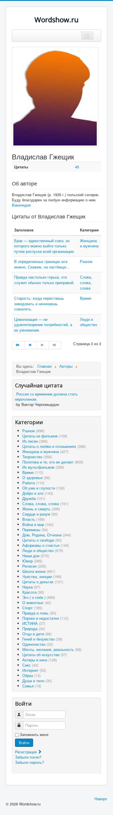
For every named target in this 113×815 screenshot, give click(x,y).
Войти (24, 742)
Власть (33, 519)
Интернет (34, 670)
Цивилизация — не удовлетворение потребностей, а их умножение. (43, 325)
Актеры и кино (39, 660)
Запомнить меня (34, 734)
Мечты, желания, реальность (51, 649)
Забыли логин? (28, 757)
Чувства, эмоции (41, 576)
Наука (31, 587)
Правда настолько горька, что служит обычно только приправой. (44, 279)
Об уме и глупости (43, 488)
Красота (33, 592)
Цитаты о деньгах (42, 581)
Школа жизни (38, 571)
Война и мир (38, 524)
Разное (86, 261)
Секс (30, 665)
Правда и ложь (39, 613)
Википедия (21, 205)
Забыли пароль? (29, 762)
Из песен (35, 441)
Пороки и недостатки (45, 618)
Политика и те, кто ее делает (52, 462)
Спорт (32, 607)
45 (77, 167)
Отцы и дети (37, 633)
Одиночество (37, 644)
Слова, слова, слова (86, 282)
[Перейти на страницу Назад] (30, 345)
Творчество (37, 456)
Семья (31, 686)
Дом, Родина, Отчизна (46, 535)
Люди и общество (88, 322)
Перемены (35, 529)
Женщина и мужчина (89, 243)
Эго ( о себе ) (38, 597)
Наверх (100, 798)
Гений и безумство (42, 639)
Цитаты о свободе (42, 540)
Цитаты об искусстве (44, 654)
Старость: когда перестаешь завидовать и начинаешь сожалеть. (39, 303)
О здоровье (36, 477)
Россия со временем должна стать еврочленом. (46, 396)
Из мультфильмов (43, 467)
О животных (36, 602)
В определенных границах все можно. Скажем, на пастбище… (42, 264)
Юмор (32, 561)
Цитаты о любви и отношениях (54, 446)
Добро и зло (37, 493)
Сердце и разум (40, 514)
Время (85, 298)
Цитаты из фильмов (44, 436)
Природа (33, 628)
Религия (34, 566)
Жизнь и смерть (41, 509)
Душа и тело (37, 680)
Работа (33, 482)
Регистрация (26, 752)
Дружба (33, 498)
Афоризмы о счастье (45, 545)
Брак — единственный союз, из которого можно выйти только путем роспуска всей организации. (44, 246)
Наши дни (35, 555)
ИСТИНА (33, 623)
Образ (31, 675)
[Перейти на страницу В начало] (18, 345)
